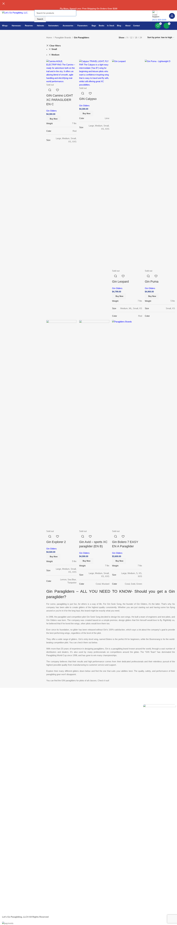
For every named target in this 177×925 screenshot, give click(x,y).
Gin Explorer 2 (56, 542)
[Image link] (159, 809)
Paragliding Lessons (46, 711)
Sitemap (75, 696)
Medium (55, 54)
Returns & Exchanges (10, 696)
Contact (4, 711)
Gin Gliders (51, 111)
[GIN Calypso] (94, 73)
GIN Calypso (88, 99)
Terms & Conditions (9, 706)
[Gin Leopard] (127, 164)
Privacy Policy (43, 706)
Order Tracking (114, 701)
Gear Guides (42, 701)
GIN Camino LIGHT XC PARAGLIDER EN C (59, 100)
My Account (113, 696)
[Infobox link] (88, 20)
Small (54, 49)
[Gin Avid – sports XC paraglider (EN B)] (94, 424)
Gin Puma (151, 281)
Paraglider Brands (63, 37)
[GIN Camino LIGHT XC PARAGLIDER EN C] (61, 71)
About (39, 696)
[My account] (172, 16)
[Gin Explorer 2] (61, 424)
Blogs (74, 701)
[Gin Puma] (160, 164)
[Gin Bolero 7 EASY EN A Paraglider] (127, 424)
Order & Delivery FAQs (11, 701)
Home (49, 37)
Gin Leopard (120, 281)
